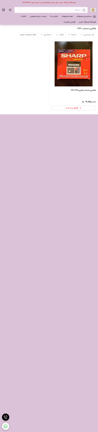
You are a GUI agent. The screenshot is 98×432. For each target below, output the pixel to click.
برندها (73, 34)
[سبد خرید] (3, 9)
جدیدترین (87, 34)
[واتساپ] (5, 426)
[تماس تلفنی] (5, 417)
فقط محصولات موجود (28, 34)
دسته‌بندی (47, 34)
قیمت (61, 34)
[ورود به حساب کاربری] (10, 10)
